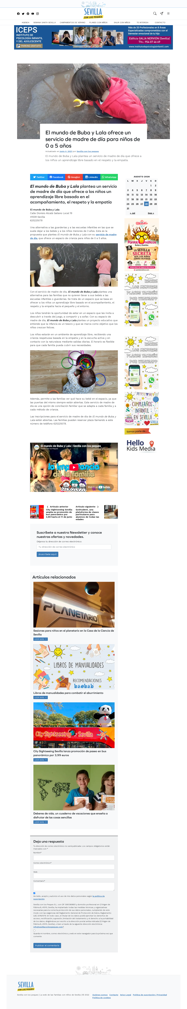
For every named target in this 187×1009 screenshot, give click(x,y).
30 (155, 204)
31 (128, 208)
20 (141, 199)
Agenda (25, 22)
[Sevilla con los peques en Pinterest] (28, 14)
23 (155, 199)
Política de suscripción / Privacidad (150, 995)
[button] (154, 14)
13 (142, 194)
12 (137, 194)
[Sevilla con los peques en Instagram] (37, 14)
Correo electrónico (42, 863)
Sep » (151, 213)
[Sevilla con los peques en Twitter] (23, 14)
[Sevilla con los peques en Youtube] (32, 14)
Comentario (39, 881)
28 (146, 204)
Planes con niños (98, 22)
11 (133, 194)
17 (128, 199)
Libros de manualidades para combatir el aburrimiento (68, 692)
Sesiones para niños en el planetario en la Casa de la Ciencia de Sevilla (73, 632)
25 (132, 204)
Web (35, 872)
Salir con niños (122, 22)
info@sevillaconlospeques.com (48, 927)
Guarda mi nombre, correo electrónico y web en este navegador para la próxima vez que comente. (73, 934)
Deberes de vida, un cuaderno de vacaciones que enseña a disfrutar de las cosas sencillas (70, 815)
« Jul (132, 213)
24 (128, 204)
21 (146, 199)
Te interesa (142, 22)
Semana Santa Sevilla (44, 22)
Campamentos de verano (72, 22)
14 (146, 194)
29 (151, 204)
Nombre (37, 853)
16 (155, 194)
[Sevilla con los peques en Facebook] (18, 14)
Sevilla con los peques (88, 151)
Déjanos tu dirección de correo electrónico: (59, 541)
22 (151, 199)
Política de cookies (101, 998)
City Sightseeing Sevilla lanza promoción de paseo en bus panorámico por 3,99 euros (69, 753)
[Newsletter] (161, 14)
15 (151, 194)
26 (137, 204)
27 (141, 204)
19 (137, 199)
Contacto (160, 22)
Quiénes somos (100, 995)
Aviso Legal (125, 995)
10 (128, 194)
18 (132, 199)
